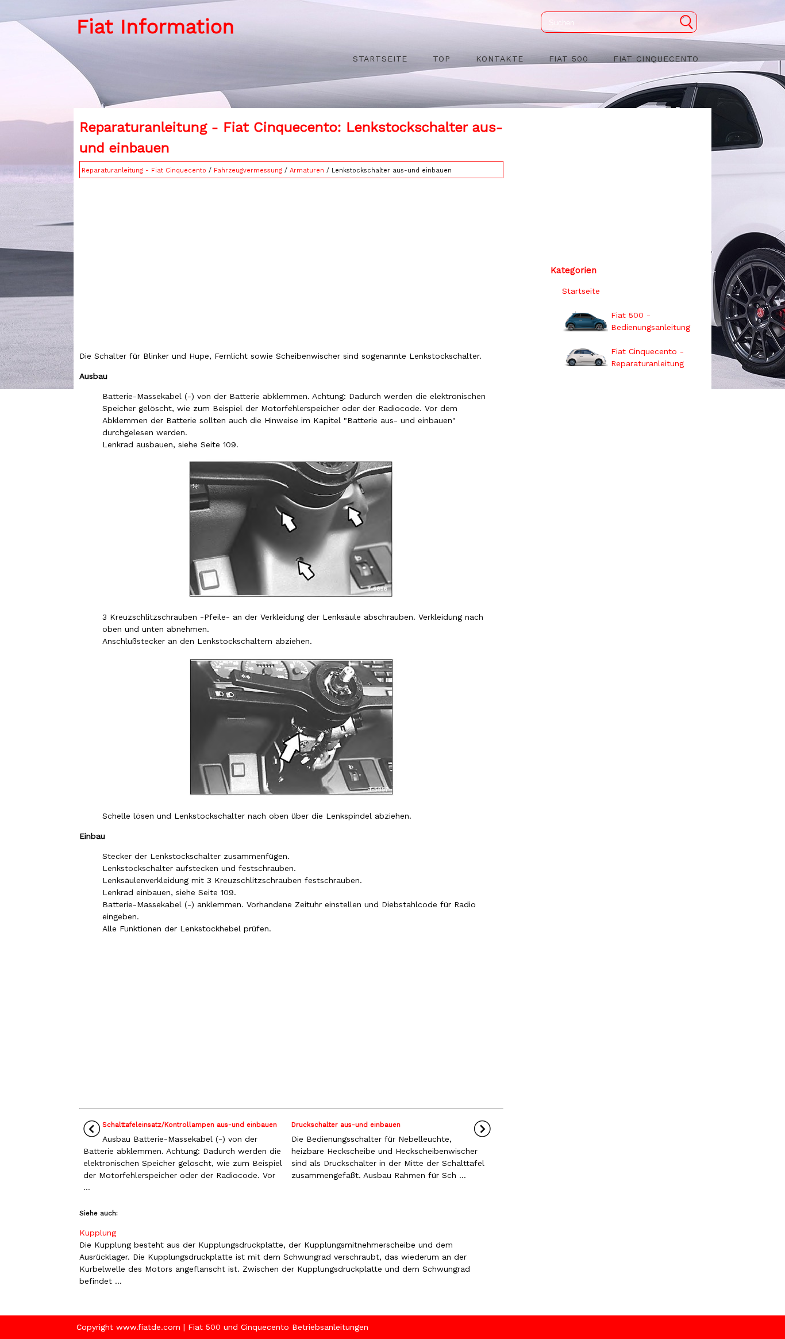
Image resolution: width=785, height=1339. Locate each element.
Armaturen (307, 170)
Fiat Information (155, 26)
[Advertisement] (291, 261)
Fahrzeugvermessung (248, 170)
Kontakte (500, 58)
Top (442, 58)
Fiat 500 (568, 58)
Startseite (380, 58)
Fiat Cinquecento (656, 58)
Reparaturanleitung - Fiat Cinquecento (144, 170)
